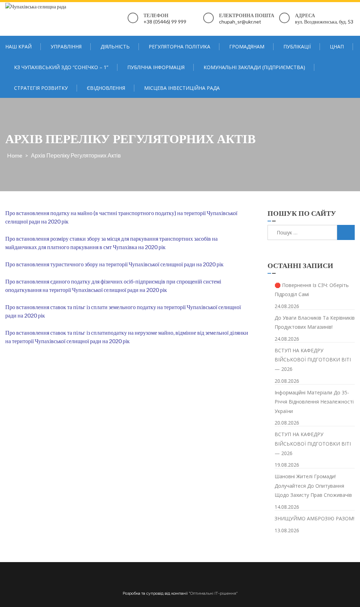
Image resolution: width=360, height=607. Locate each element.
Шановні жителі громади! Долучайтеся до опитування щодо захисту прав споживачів (313, 485)
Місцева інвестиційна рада (182, 88)
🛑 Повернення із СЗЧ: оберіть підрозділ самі (312, 290)
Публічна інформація (156, 67)
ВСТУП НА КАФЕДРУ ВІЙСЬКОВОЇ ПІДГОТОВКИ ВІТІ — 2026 (313, 359)
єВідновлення (106, 88)
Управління (66, 46)
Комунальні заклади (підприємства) (254, 67)
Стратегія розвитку (41, 88)
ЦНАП (337, 46)
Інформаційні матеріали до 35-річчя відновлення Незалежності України (314, 401)
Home (14, 155)
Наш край (18, 46)
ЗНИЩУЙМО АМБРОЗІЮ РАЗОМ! (314, 518)
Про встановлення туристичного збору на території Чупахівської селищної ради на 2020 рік (114, 264)
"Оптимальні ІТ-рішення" (213, 593)
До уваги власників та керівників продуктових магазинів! (315, 322)
